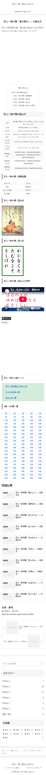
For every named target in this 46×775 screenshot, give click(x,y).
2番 (14, 413)
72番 (14, 461)
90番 (39, 471)
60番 (39, 451)
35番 (39, 434)
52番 (14, 447)
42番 (14, 440)
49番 (31, 444)
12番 (14, 420)
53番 (22, 447)
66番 (6, 457)
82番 (14, 468)
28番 (22, 430)
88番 (22, 471)
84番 (31, 468)
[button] (42, 663)
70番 (39, 457)
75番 (39, 461)
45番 (39, 440)
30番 (39, 430)
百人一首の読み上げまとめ (16, 386)
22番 (14, 427)
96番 (6, 478)
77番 (14, 464)
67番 (14, 457)
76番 (6, 464)
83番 (22, 468)
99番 (31, 478)
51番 (6, 447)
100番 (40, 478)
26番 (6, 430)
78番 (22, 464)
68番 (22, 457)
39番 (31, 437)
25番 (39, 427)
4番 (31, 413)
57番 (14, 451)
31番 (6, 434)
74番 (31, 461)
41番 (6, 440)
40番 (39, 437)
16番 (6, 423)
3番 (23, 413)
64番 (31, 454)
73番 (22, 461)
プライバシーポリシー (34, 768)
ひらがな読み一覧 (13, 392)
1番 (6, 413)
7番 (14, 417)
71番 (6, 461)
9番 (31, 417)
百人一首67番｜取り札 (22, 102)
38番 (22, 437)
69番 (31, 457)
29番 (31, 430)
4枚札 (6, 322)
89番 (31, 471)
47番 (14, 444)
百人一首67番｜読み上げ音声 (24, 105)
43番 (22, 440)
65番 (39, 454)
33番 (22, 434)
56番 (6, 451)
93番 (22, 474)
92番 (14, 474)
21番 (6, 427)
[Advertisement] (23, 58)
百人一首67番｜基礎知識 (23, 96)
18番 (22, 423)
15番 (39, 420)
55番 (39, 447)
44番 (31, 440)
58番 (22, 451)
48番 (22, 444)
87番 (14, 471)
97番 (14, 478)
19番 (31, 423)
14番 (31, 420)
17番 (14, 423)
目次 (20, 88)
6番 (6, 417)
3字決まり (7, 318)
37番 (14, 437)
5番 (40, 413)
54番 (31, 447)
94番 (31, 474)
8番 (23, 417)
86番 (6, 471)
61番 (6, 454)
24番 (31, 427)
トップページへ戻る (12, 768)
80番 (39, 464)
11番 (6, 420)
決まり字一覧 (11, 398)
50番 (39, 444)
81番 (6, 468)
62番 (14, 454)
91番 (6, 474)
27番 (14, 430)
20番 (39, 423)
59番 (31, 451)
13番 (22, 420)
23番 (22, 427)
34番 (31, 434)
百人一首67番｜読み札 (22, 99)
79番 (31, 464)
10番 (39, 417)
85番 (39, 468)
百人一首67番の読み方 (20, 92)
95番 (39, 474)
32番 (14, 434)
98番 (22, 478)
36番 (6, 437)
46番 (6, 444)
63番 (22, 454)
